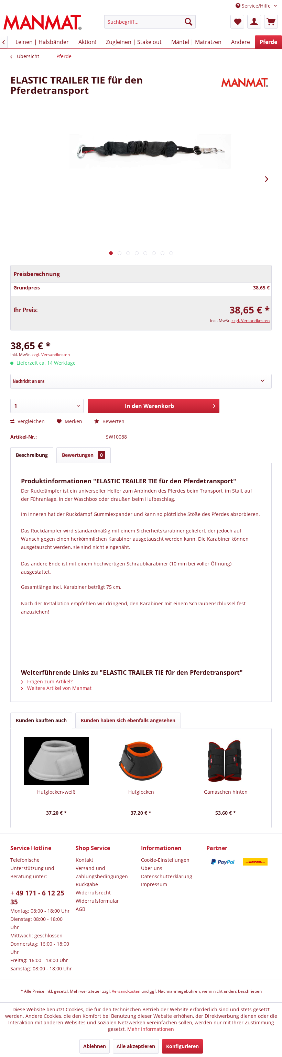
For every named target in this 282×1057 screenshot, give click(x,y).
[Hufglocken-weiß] (56, 761)
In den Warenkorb (149, 406)
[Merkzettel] (237, 22)
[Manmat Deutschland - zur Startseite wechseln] (42, 23)
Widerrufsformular (97, 901)
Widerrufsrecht (93, 892)
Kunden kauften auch (41, 720)
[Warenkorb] (271, 22)
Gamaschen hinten (226, 792)
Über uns (151, 868)
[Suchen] (188, 22)
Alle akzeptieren (136, 1046)
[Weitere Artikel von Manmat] (245, 87)
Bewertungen (82, 455)
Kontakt (84, 860)
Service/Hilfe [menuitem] (256, 5)
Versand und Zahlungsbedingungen (102, 872)
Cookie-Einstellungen (165, 860)
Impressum (154, 884)
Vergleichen (30, 421)
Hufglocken (141, 792)
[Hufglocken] (141, 761)
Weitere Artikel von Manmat (58, 688)
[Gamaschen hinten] (225, 761)
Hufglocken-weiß (56, 792)
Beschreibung (32, 455)
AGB (80, 909)
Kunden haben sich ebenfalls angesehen (128, 720)
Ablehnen (94, 1046)
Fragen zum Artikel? (49, 681)
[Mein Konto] (254, 22)
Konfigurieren (182, 1046)
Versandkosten (126, 991)
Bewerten (112, 421)
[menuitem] (150, 22)
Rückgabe (87, 884)
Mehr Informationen (150, 1029)
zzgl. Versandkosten (250, 320)
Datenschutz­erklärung (166, 876)
